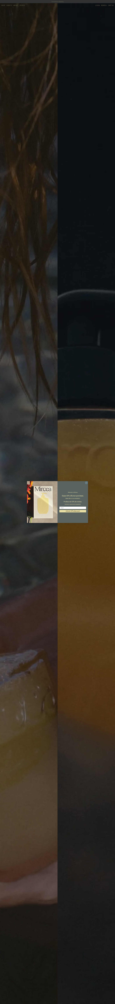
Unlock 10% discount (73, 511)
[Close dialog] (86, 483)
